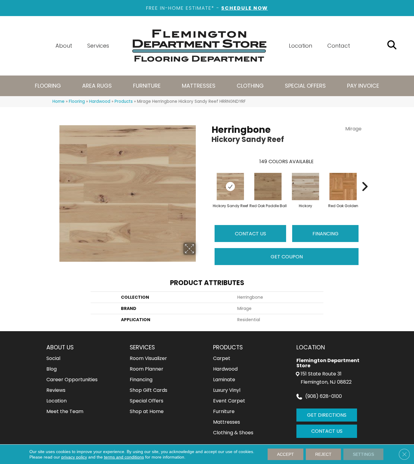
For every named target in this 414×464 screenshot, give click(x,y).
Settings (363, 454)
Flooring (77, 101)
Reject (323, 454)
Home (58, 101)
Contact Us (250, 233)
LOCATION (310, 347)
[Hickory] (305, 186)
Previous (208, 177)
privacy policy (74, 457)
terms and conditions (124, 457)
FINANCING (325, 233)
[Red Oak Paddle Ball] (268, 186)
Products (124, 101)
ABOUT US (60, 347)
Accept (285, 454)
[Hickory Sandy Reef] (230, 186)
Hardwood (99, 101)
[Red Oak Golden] (343, 186)
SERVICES (142, 347)
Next (364, 177)
